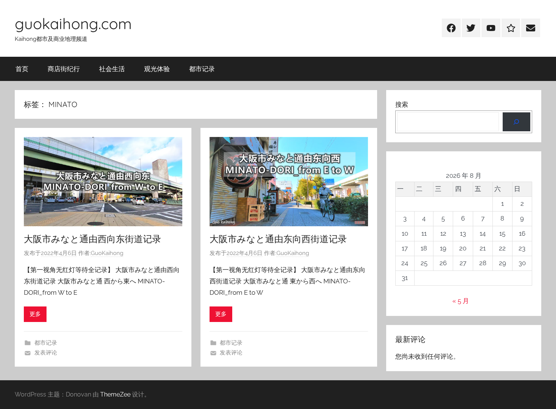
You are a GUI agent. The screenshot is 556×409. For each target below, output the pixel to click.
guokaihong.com (73, 23)
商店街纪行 (64, 69)
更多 (35, 314)
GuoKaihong (107, 253)
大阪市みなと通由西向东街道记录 (92, 238)
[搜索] (516, 122)
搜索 (401, 104)
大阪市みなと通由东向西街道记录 (278, 238)
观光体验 (157, 69)
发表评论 (45, 352)
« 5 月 (460, 301)
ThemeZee (115, 394)
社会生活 (112, 69)
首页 (22, 69)
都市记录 (202, 69)
